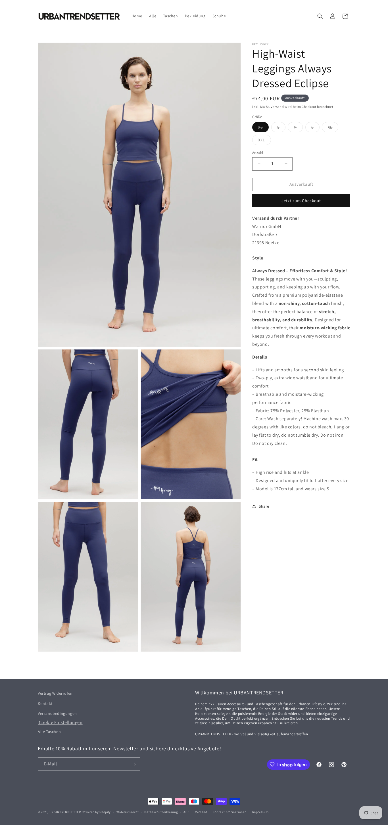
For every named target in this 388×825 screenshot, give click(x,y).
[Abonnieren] (133, 764)
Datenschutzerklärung (161, 812)
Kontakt (45, 703)
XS (263, 128)
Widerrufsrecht (127, 812)
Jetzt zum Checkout (301, 200)
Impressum (260, 812)
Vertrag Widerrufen (55, 693)
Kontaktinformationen (229, 812)
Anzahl (257, 152)
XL (333, 128)
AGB (186, 812)
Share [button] (264, 506)
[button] (320, 16)
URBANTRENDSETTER (65, 812)
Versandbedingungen (57, 713)
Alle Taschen (49, 731)
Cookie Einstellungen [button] (60, 722)
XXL (264, 141)
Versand (277, 106)
